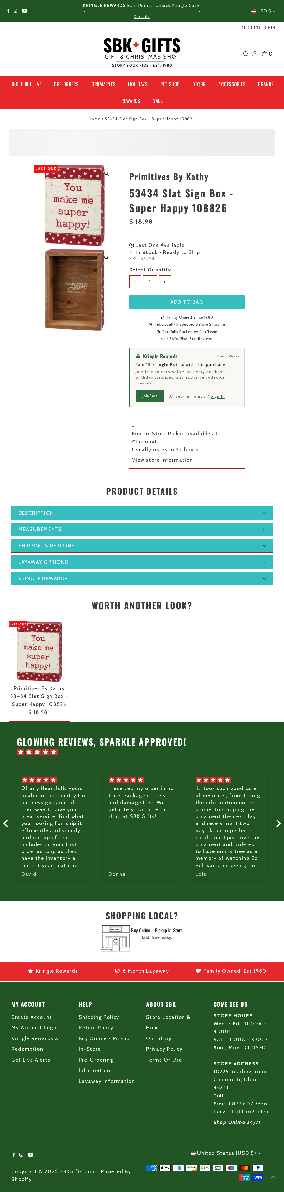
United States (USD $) (227, 1153)
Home (95, 119)
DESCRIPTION (36, 513)
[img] (145, 752)
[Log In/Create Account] (254, 53)
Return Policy (96, 1028)
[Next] (199, 11)
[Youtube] (25, 11)
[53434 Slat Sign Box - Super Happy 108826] (39, 651)
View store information (162, 459)
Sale (158, 100)
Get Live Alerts (30, 1060)
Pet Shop (170, 84)
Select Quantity (150, 270)
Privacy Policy (164, 1049)
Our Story (159, 1038)
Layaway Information (107, 1081)
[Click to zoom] (106, 173)
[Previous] (85, 11)
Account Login (258, 27)
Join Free (150, 396)
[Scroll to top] (272, 1176)
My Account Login (34, 1028)
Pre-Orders (66, 84)
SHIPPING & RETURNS (46, 546)
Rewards (130, 100)
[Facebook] (8, 11)
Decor (199, 84)
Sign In (218, 396)
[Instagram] (15, 11)
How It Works (228, 356)
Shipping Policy (99, 1017)
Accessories (231, 84)
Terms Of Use (164, 1060)
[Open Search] (245, 53)
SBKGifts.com (78, 1171)
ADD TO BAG (187, 302)
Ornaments (104, 84)
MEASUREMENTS (40, 529)
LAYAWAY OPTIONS (43, 562)
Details (142, 16)
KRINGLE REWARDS (43, 578)
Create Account (31, 1017)
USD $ (265, 11)
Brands (266, 84)
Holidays (138, 84)
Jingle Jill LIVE (25, 84)
